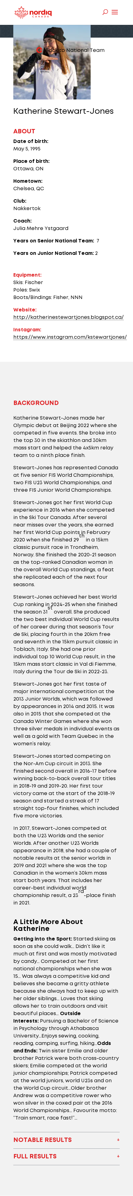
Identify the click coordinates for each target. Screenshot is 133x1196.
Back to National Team (75, 50)
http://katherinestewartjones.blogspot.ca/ (68, 317)
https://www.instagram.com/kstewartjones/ (70, 337)
